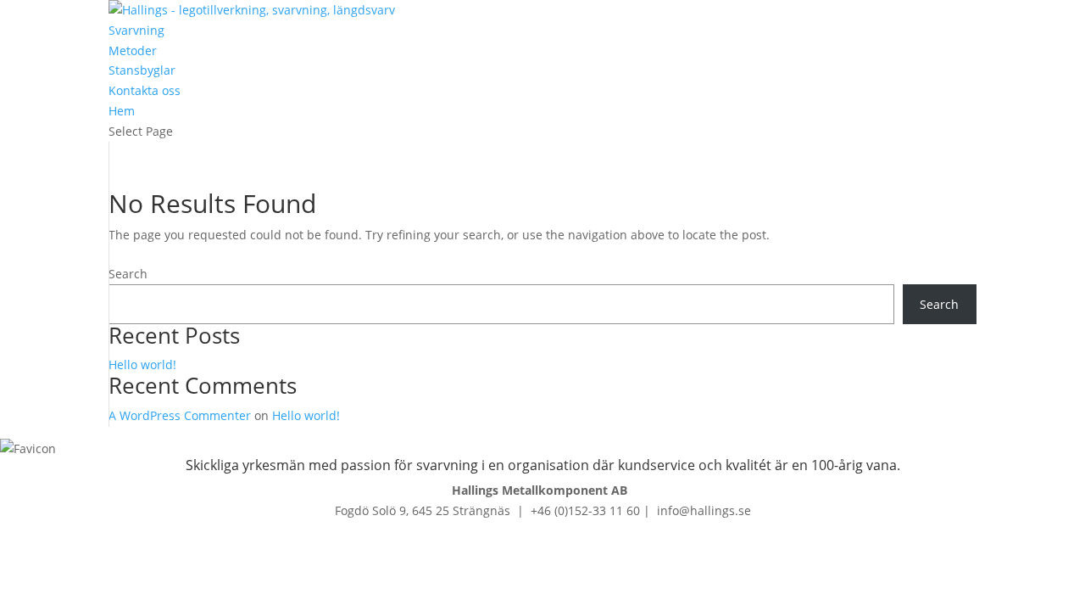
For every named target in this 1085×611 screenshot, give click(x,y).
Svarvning (136, 30)
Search (127, 274)
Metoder (132, 50)
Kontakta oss (144, 90)
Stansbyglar (141, 70)
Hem (121, 111)
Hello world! (142, 364)
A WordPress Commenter (179, 415)
